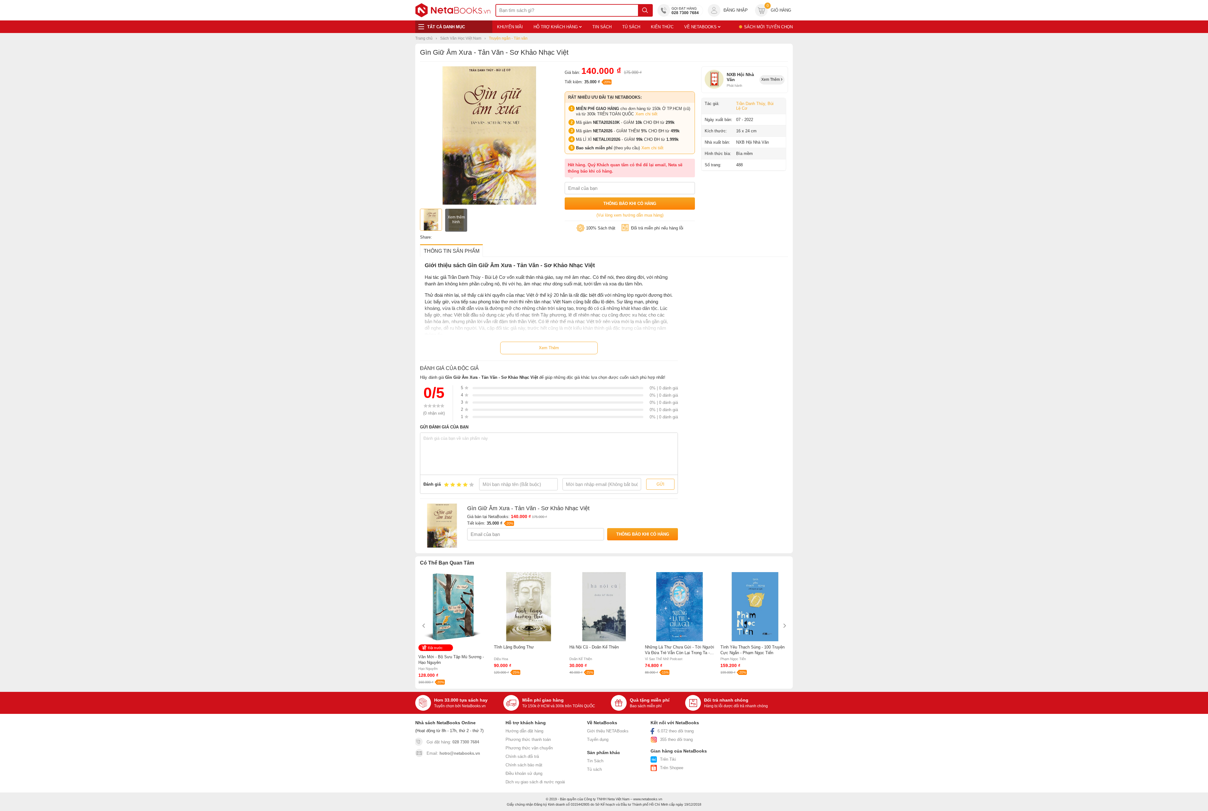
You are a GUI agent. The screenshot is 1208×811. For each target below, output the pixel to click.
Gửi (660, 484)
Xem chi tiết (646, 114)
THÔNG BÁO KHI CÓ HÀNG (629, 203)
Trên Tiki (668, 759)
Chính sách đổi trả (522, 756)
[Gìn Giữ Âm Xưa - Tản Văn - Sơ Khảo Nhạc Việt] (489, 203)
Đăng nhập (736, 10)
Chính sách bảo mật (524, 765)
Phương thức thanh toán (528, 739)
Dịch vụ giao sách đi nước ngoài (535, 782)
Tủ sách (594, 769)
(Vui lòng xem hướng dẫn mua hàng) (629, 215)
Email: (453, 753)
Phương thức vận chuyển (529, 748)
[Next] (784, 625)
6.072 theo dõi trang (675, 731)
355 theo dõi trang (676, 739)
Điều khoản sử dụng (524, 773)
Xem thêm (771, 79)
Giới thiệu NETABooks (608, 731)
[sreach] (645, 10)
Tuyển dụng (597, 739)
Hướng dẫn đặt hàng (524, 731)
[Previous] (423, 625)
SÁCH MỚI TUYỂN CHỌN (768, 27)
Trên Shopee (671, 767)
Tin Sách (595, 761)
